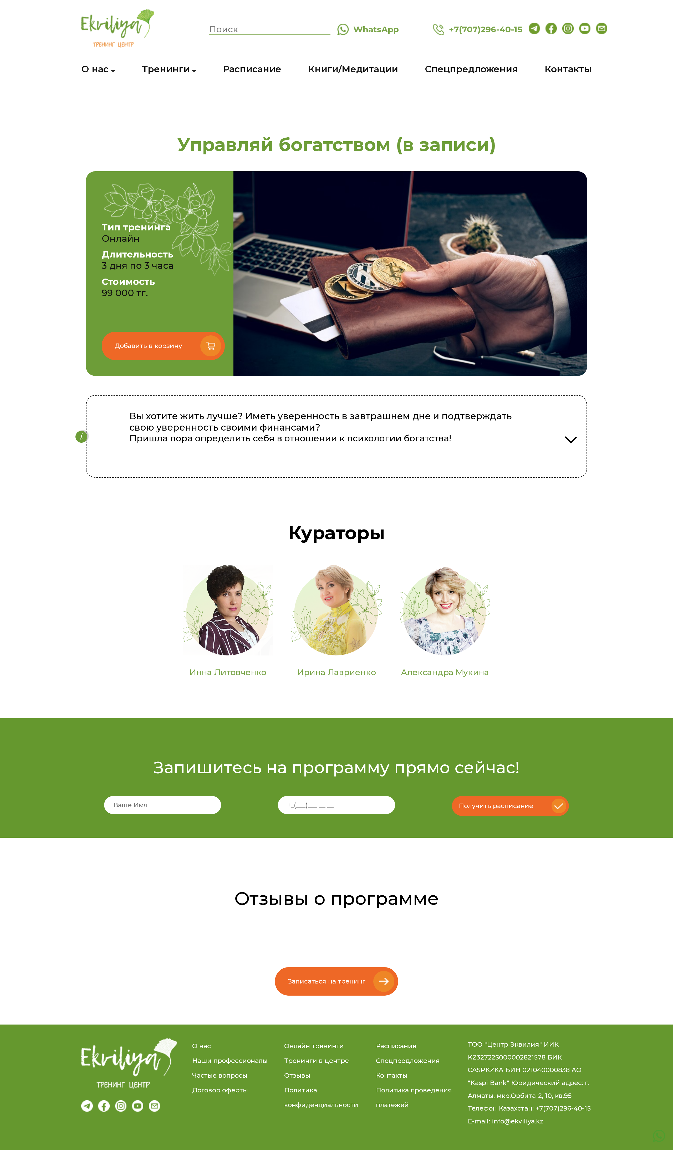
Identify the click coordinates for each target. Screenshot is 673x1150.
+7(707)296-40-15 (483, 29)
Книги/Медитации (353, 69)
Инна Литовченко (228, 672)
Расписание (252, 69)
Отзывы (297, 1075)
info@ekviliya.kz (517, 1121)
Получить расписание (496, 806)
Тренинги (166, 69)
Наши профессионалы (230, 1061)
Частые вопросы (219, 1075)
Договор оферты (220, 1090)
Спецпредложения (471, 69)
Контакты (568, 69)
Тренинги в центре (316, 1061)
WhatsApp (374, 29)
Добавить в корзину (148, 346)
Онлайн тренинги (314, 1046)
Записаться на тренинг (326, 981)
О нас (95, 69)
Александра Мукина (445, 672)
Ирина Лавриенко (336, 672)
